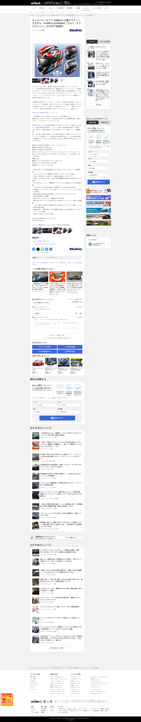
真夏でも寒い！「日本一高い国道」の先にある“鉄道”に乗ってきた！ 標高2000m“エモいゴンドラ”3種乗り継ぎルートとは (61, 580)
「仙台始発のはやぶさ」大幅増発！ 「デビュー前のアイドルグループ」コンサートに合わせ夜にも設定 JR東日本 (40, 286)
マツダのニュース (75, 687)
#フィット (42, 257)
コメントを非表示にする (76, 299)
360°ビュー (42, 8)
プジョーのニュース (96, 689)
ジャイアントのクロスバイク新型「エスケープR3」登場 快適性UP (59, 606)
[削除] (13, 694)
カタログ (51, 8)
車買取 (78, 8)
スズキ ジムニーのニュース (57, 693)
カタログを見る (45, 347)
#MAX (52, 257)
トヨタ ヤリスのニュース (56, 681)
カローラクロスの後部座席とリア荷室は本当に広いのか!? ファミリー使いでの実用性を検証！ (61, 484)
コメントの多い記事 (104, 41)
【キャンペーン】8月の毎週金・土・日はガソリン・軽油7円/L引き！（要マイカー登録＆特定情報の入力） (57, 263)
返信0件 (37, 313)
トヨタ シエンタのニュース (57, 683)
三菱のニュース (74, 685)
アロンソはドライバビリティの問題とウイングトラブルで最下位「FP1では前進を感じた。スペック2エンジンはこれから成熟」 (61, 628)
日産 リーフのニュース (56, 687)
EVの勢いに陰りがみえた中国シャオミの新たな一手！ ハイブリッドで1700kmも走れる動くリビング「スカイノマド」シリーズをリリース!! (74, 287)
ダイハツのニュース (75, 693)
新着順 (80, 301)
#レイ (57, 257)
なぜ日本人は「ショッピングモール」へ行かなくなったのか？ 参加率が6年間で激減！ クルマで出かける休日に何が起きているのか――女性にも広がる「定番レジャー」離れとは (61, 638)
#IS (48, 257)
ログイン (97, 2)
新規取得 (102, 2)
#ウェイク (63, 257)
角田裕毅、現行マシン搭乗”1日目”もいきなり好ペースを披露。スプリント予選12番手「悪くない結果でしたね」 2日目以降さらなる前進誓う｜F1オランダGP (61, 524)
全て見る (61, 80)
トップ (34, 8)
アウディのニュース (96, 681)
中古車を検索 (71, 347)
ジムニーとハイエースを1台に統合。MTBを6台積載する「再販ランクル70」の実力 (60, 514)
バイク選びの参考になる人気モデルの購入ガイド (44, 244)
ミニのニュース (95, 687)
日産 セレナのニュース (56, 685)
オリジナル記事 (96, 8)
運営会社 (69, 708)
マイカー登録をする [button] (70, 537)
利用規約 (102, 708)
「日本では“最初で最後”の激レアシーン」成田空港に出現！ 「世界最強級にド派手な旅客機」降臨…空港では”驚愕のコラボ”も (61, 505)
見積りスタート (59, 418)
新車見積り (70, 8)
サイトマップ (79, 710)
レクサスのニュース (75, 679)
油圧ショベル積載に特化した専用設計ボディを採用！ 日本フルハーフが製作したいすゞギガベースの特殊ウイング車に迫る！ (61, 560)
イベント (32, 687)
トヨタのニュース (75, 676)
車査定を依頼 (92, 122)
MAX (55, 200)
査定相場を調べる (46, 351)
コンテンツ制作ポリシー (64, 710)
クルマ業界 (33, 679)
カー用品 (32, 681)
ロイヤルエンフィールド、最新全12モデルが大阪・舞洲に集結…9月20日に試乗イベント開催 (61, 589)
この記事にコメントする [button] (42, 302)
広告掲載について (87, 710)
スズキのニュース (75, 691)
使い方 (51, 299)
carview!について (62, 708)
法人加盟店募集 (95, 710)
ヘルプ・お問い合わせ (63, 712)
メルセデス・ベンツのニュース (99, 676)
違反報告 (80, 307)
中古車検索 (60, 8)
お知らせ (75, 708)
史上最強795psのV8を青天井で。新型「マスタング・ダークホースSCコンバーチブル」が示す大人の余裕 (61, 465)
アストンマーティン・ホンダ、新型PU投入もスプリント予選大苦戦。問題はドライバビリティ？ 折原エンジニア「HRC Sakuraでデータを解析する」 (61, 494)
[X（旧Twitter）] (48, 701)
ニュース (86, 8)
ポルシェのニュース (96, 685)
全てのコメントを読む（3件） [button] (57, 335)
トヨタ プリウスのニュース (57, 676)
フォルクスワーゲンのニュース (99, 683)
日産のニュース (74, 681)
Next (82, 276)
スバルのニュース (75, 689)
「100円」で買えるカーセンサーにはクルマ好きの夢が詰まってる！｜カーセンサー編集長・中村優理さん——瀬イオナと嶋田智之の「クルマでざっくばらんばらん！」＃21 (57, 288)
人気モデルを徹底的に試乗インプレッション (45, 112)
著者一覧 (72, 710)
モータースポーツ (34, 683)
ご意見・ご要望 (103, 710)
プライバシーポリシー (83, 708)
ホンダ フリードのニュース (57, 691)
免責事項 (107, 708)
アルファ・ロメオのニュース (98, 691)
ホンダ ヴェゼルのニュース (57, 689)
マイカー (106, 8)
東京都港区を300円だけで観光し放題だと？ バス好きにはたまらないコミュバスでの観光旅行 (61, 474)
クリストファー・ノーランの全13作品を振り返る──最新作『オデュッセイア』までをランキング (60, 598)
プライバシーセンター (94, 708)
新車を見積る (71, 351)
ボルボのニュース (95, 693)
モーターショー (34, 685)
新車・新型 (33, 676)
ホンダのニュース (75, 683)
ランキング (92, 41)
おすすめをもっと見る (56, 648)
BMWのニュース (95, 679)
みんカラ (52, 710)
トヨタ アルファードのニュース (58, 679)
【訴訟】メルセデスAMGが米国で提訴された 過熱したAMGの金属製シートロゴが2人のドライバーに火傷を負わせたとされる (61, 571)
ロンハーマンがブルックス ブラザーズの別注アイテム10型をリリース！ (60, 619)
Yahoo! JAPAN (107, 2)
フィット (48, 136)
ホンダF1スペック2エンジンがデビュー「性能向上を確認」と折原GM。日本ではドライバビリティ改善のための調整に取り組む (59, 551)
